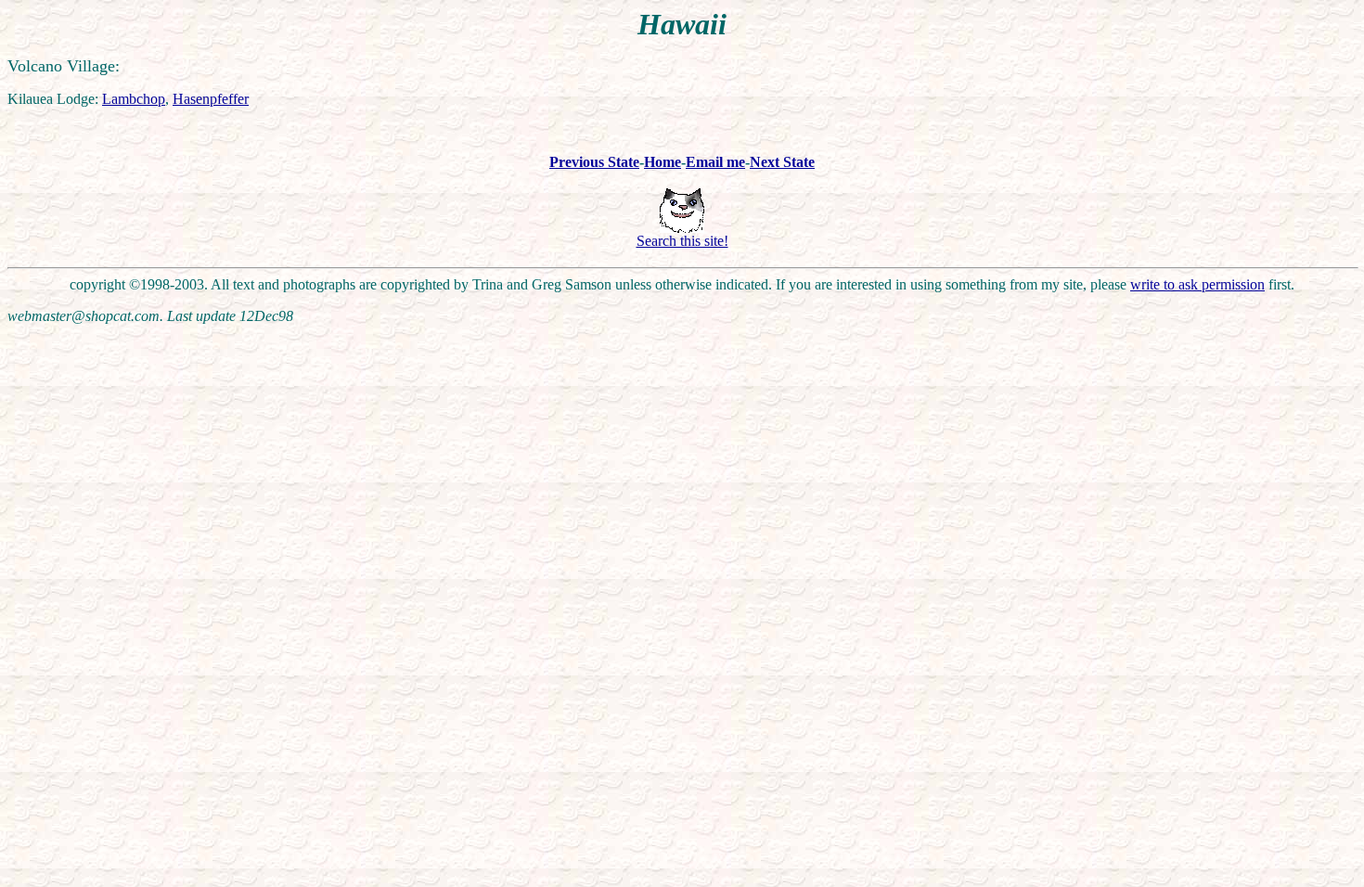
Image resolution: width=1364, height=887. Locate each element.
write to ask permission (1197, 284)
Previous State (594, 162)
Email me (715, 162)
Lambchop (133, 99)
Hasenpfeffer (211, 99)
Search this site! (682, 241)
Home (662, 162)
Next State (782, 162)
